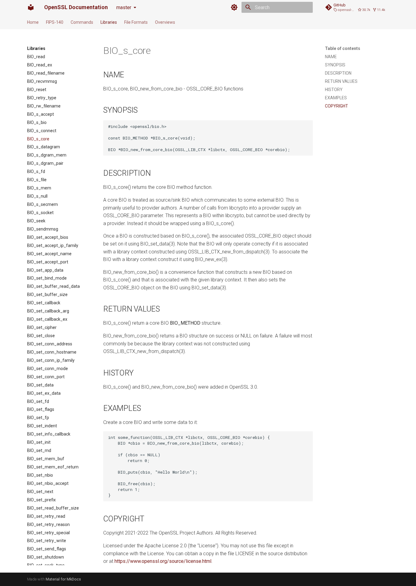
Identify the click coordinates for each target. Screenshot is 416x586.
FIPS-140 (54, 22)
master (123, 7)
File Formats (136, 22)
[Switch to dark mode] (234, 7)
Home (33, 22)
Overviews (165, 22)
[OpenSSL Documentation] (31, 7)
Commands (82, 22)
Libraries (108, 22)
